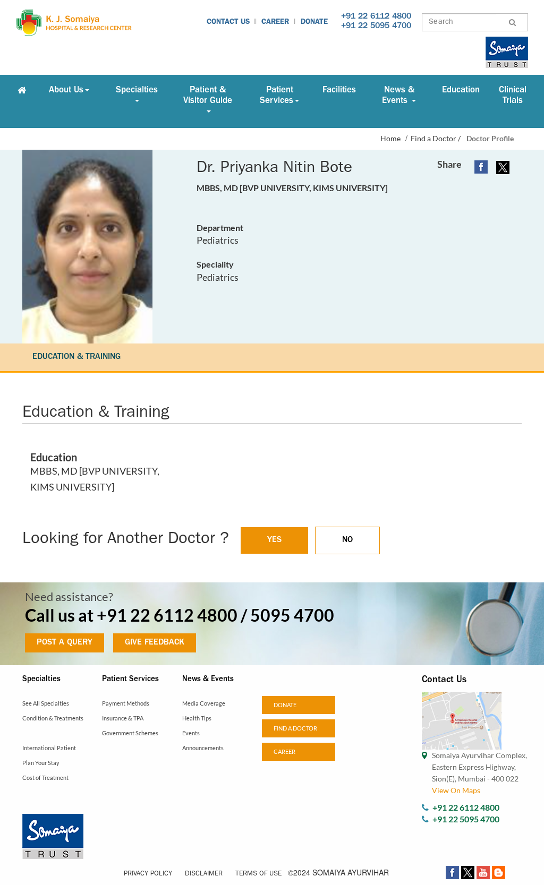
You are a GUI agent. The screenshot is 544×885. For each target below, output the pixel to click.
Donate (314, 22)
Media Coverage (203, 703)
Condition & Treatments (52, 718)
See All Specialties (45, 703)
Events (191, 732)
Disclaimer (204, 874)
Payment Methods (125, 703)
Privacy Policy (148, 874)
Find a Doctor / (436, 138)
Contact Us (228, 22)
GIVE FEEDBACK (154, 643)
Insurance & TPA (122, 718)
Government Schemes (130, 732)
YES (274, 540)
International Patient (49, 747)
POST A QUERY (64, 643)
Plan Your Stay (41, 762)
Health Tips (196, 718)
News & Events (398, 96)
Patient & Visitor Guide (207, 96)
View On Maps (456, 790)
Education (461, 90)
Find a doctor (295, 728)
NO (347, 540)
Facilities (339, 90)
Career (275, 22)
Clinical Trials (512, 96)
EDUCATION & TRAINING (76, 357)
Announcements (203, 747)
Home (390, 138)
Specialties (137, 90)
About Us (66, 90)
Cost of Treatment (45, 777)
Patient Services (276, 96)
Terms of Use (258, 874)
